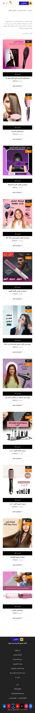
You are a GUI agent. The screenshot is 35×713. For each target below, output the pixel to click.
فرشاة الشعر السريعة (17, 131)
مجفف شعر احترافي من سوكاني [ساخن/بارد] (17, 397)
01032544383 (17, 689)
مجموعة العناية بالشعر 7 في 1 (17, 450)
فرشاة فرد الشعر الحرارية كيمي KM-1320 (17, 238)
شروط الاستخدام (17, 659)
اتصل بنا (17, 677)
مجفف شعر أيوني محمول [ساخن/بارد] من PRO (17, 344)
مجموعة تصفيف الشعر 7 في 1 (17, 504)
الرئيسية (30, 10)
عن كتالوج (17, 650)
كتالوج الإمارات (12, 698)
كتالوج (22, 709)
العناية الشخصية (21, 10)
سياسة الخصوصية (17, 664)
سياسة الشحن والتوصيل (17, 668)
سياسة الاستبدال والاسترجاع (17, 673)
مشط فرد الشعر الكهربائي (17, 557)
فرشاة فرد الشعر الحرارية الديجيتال (17, 184)
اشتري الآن (17, 74)
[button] (17, 85)
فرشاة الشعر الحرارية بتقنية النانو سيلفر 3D (18, 78)
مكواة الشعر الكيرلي (17, 610)
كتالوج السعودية (22, 698)
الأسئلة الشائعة (17, 655)
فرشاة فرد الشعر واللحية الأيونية (17, 291)
